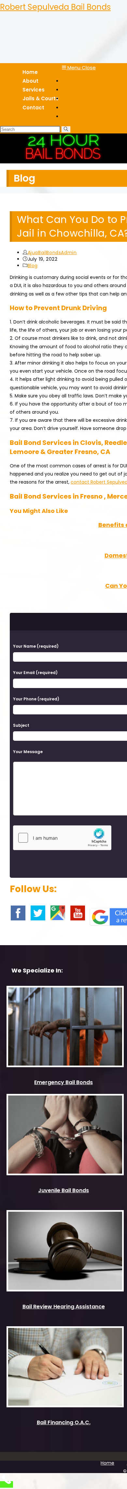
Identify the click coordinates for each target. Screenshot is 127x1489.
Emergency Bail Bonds (63, 1082)
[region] (63, 148)
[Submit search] (66, 129)
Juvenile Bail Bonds (63, 1190)
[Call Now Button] (6, 1484)
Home (69, 80)
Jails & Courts (78, 107)
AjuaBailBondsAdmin (52, 252)
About (69, 89)
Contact (72, 116)
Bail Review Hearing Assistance (63, 1306)
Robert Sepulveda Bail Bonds (55, 7)
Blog (33, 265)
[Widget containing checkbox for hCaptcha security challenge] (62, 837)
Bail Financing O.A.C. (64, 1422)
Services (72, 98)
